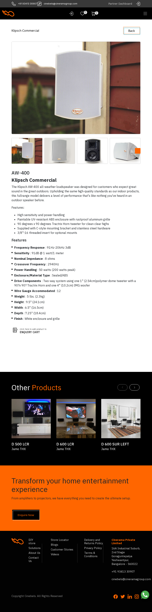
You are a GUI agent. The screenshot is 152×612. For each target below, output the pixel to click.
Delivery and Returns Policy (93, 541)
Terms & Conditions (91, 554)
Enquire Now (26, 515)
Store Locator (60, 540)
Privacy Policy (93, 548)
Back (131, 31)
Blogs (54, 544)
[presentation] (14, 151)
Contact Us (34, 559)
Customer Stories (62, 549)
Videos (55, 554)
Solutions (35, 548)
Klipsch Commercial (25, 31)
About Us (34, 553)
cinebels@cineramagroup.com (60, 3)
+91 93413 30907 (27, 3)
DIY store (32, 541)
